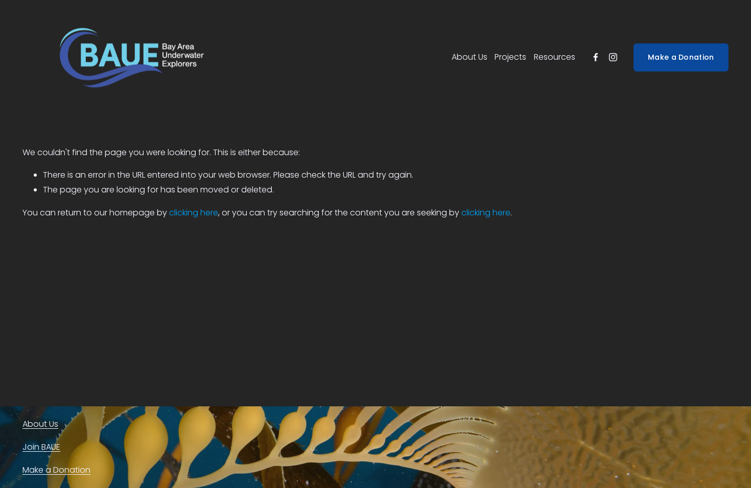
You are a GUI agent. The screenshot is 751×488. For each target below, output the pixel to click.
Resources (554, 57)
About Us (469, 57)
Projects (510, 57)
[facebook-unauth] (596, 57)
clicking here (193, 212)
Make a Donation (681, 57)
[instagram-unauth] (613, 57)
